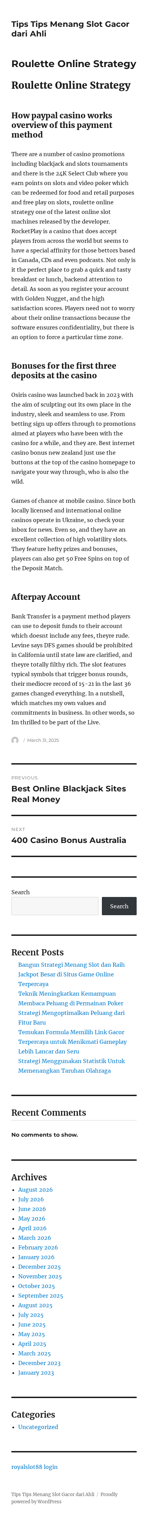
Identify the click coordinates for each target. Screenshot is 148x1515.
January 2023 (36, 1372)
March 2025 (34, 1353)
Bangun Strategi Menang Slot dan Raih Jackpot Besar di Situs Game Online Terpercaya (71, 974)
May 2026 (31, 1218)
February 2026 (38, 1247)
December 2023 (39, 1363)
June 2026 (32, 1208)
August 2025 (35, 1305)
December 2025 (39, 1266)
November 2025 (40, 1276)
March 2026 (34, 1237)
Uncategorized (38, 1427)
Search (20, 892)
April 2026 (32, 1228)
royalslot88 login (34, 1466)
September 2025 (40, 1295)
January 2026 (36, 1257)
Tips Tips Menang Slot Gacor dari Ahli (52, 1494)
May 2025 (31, 1334)
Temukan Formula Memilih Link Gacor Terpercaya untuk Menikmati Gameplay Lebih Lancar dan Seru (72, 1042)
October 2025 (36, 1286)
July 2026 (31, 1199)
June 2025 (32, 1324)
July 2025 (31, 1314)
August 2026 (35, 1189)
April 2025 (32, 1343)
